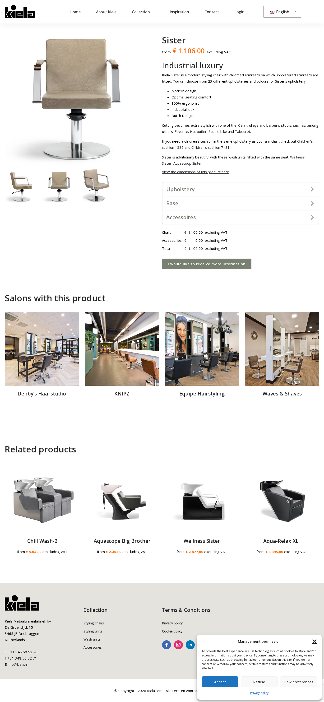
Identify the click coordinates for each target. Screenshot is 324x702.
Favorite (181, 131)
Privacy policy (259, 693)
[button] (314, 641)
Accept (220, 681)
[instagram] (178, 644)
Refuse (259, 681)
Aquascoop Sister (187, 163)
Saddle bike (217, 131)
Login (239, 11)
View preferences (298, 681)
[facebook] (166, 644)
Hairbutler (198, 131)
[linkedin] (190, 644)
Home (75, 11)
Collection (141, 11)
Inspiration (179, 11)
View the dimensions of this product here (195, 171)
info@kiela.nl (18, 664)
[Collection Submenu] (154, 12)
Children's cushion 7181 (210, 147)
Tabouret (242, 131)
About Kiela (106, 11)
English (282, 11)
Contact (211, 11)
